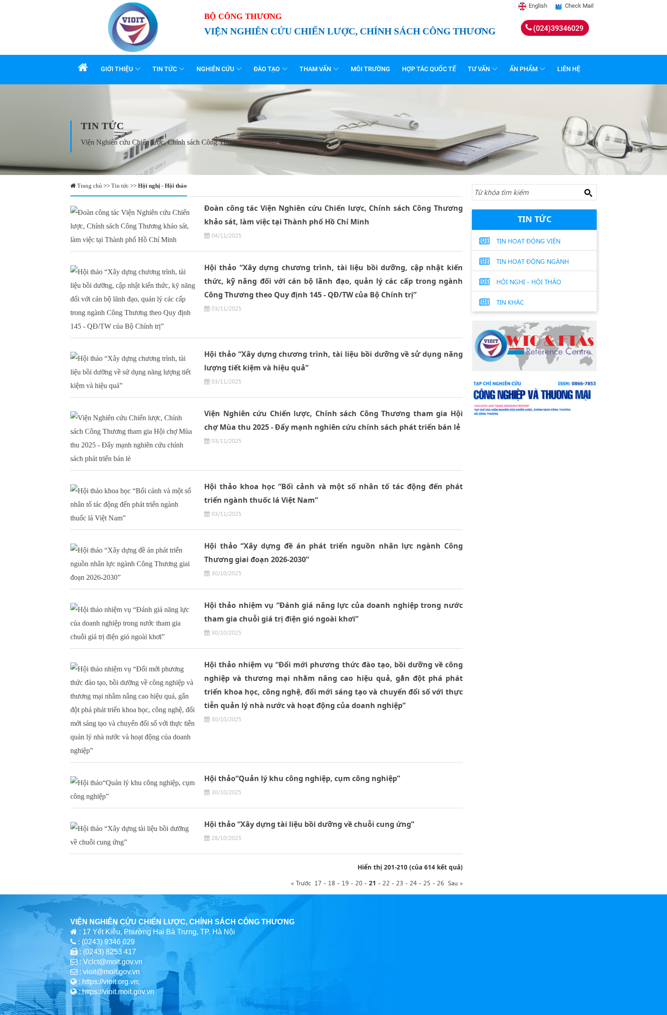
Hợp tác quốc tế (429, 69)
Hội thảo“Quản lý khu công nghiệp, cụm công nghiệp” (302, 778)
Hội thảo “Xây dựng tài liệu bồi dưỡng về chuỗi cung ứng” (309, 824)
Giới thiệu (117, 69)
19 (345, 883)
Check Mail (579, 5)
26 (440, 883)
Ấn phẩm (524, 69)
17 (318, 883)
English (538, 5)
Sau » (453, 883)
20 (359, 883)
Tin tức (164, 69)
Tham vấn (315, 69)
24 (413, 883)
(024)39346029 (558, 28)
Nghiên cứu (215, 69)
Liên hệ (568, 69)
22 (386, 883)
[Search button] (588, 192)
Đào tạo (267, 69)
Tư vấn (479, 69)
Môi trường (370, 69)
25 (427, 883)
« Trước (302, 883)
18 (331, 883)
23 (399, 883)
